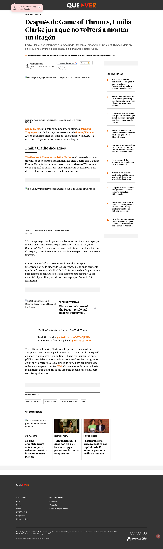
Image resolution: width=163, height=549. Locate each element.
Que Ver (29, 15)
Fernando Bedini (36, 64)
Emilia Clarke (32, 128)
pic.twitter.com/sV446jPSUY (73, 337)
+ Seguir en (83, 63)
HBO (59, 366)
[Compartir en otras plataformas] (64, 68)
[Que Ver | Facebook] (145, 533)
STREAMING (21, 512)
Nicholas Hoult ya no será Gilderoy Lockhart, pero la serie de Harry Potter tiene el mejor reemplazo (71, 55)
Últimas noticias (22, 519)
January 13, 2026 (81, 340)
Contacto (53, 505)
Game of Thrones (84, 132)
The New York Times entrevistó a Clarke (48, 157)
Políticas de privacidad (58, 508)
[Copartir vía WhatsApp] (59, 68)
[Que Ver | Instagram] (138, 533)
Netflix (19, 508)
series (38, 15)
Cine (18, 501)
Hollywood (20, 515)
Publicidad (53, 501)
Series (18, 505)
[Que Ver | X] (132, 533)
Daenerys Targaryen (69, 401)
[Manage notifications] (158, 536)
